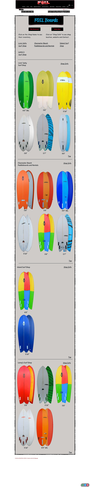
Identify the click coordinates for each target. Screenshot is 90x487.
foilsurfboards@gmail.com (61, 12)
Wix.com (36, 458)
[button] (58, 7)
